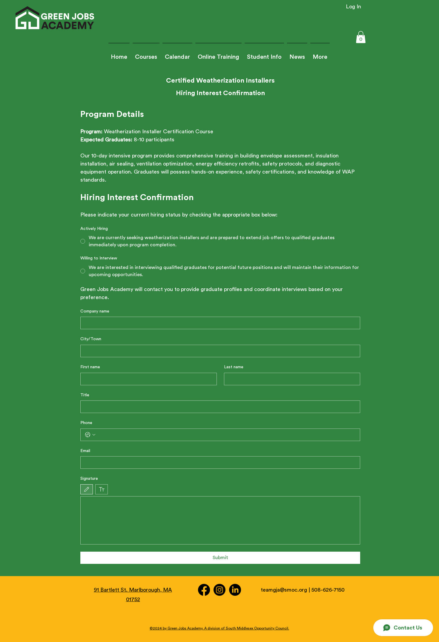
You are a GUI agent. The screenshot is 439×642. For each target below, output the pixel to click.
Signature (89, 479)
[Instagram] (219, 590)
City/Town (90, 339)
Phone (86, 423)
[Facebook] (204, 590)
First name (90, 367)
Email (85, 451)
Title (84, 395)
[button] (264, 54)
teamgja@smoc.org (284, 590)
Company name (94, 311)
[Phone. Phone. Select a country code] (90, 434)
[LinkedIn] (235, 590)
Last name (233, 367)
